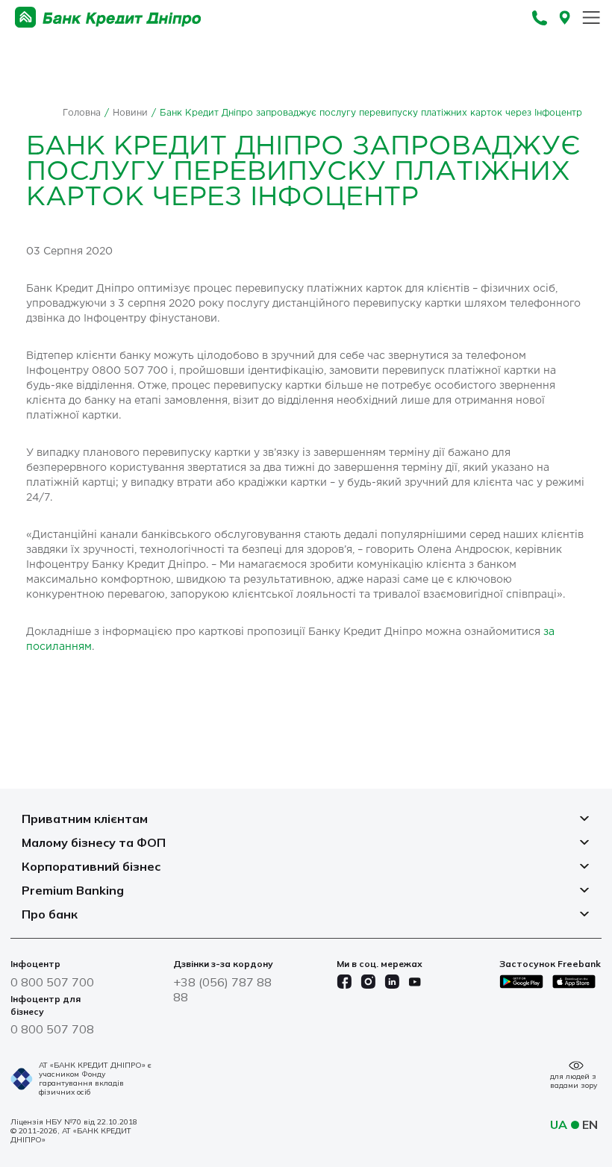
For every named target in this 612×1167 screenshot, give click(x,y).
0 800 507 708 (52, 1028)
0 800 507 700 (52, 981)
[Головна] (108, 17)
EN (590, 1124)
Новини (130, 113)
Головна (82, 113)
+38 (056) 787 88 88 (222, 989)
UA (558, 1124)
